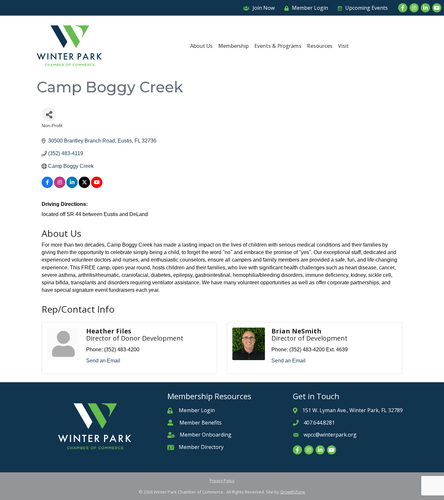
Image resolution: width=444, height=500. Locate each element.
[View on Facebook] (47, 186)
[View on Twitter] (84, 186)
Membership (233, 45)
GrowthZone (292, 492)
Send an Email (103, 360)
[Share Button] (49, 114)
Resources (320, 45)
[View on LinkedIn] (72, 186)
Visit (343, 45)
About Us (201, 45)
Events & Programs (277, 45)
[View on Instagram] (59, 186)
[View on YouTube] (96, 186)
